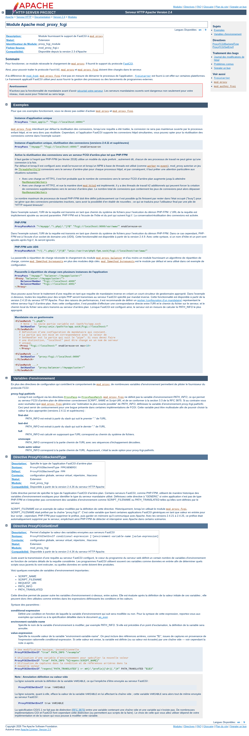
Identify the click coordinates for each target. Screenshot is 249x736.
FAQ (199, 6)
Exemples (219, 30)
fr (205, 29)
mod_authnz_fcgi (225, 86)
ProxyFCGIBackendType (226, 44)
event (164, 166)
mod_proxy (96, 36)
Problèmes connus (224, 64)
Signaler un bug (238, 6)
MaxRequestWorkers (34, 182)
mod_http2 (89, 185)
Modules (177, 6)
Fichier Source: (15, 47)
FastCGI (128, 63)
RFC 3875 (78, 709)
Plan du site (221, 6)
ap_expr (103, 617)
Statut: (10, 40)
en (200, 29)
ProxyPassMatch (91, 397)
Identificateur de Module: (22, 43)
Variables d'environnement (228, 34)
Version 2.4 (59, 17)
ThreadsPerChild (29, 169)
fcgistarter (143, 76)
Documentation (42, 17)
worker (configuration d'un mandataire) (159, 300)
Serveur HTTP (24, 17)
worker (151, 166)
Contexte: (18, 475)
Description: (14, 36)
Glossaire (208, 6)
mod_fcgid (32, 75)
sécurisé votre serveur (90, 90)
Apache (9, 17)
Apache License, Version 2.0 (36, 729)
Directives (189, 6)
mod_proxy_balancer (109, 258)
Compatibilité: (15, 51)
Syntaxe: (17, 467)
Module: (17, 482)
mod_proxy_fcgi (88, 69)
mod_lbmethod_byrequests (46, 261)
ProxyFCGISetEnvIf (223, 47)
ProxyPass (70, 397)
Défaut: (16, 471)
